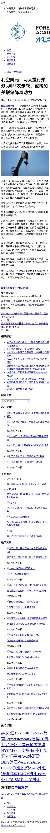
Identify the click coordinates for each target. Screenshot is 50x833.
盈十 (40, 756)
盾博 (36, 739)
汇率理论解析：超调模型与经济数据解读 (27, 714)
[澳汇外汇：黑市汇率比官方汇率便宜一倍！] (28, 552)
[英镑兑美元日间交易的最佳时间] (23, 635)
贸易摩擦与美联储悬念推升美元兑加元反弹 (28, 366)
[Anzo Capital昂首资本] (18, 517)
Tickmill (21, 733)
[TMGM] (11, 489)
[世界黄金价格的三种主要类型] (22, 668)
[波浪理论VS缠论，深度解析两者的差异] (27, 618)
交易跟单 (11, 64)
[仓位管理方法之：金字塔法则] (22, 602)
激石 (25, 744)
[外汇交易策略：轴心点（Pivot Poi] (24, 652)
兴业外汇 (13, 744)
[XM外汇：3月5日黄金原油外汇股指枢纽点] (28, 440)
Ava (40, 733)
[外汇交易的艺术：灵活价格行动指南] (25, 456)
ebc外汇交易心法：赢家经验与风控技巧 (26, 379)
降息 (32, 221)
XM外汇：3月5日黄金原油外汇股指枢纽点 (27, 445)
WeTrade (25, 762)
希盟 (33, 744)
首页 (9, 50)
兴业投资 (21, 768)
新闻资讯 (11, 60)
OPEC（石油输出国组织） (19, 574)
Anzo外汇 (37, 768)
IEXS (32, 733)
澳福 (25, 750)
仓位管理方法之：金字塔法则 (21, 607)
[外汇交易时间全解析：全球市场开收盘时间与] (28, 416)
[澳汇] (10, 531)
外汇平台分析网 (25, 794)
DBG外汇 (9, 762)
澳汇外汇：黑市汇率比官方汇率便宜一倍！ (28, 557)
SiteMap (21, 825)
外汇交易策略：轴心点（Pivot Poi (23, 657)
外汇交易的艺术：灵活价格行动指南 (24, 349)
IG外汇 (34, 779)
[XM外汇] (12, 503)
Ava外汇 (28, 756)
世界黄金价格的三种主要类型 (21, 674)
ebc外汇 (36, 750)
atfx (28, 739)
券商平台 (11, 54)
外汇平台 (13, 756)
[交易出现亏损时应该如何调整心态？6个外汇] (28, 688)
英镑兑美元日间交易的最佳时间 (22, 640)
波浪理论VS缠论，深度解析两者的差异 (26, 624)
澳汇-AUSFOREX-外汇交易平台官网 (24, 536)
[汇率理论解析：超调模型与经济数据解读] (28, 708)
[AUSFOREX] (14, 479)
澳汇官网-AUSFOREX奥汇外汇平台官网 (26, 484)
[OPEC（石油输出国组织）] (21, 568)
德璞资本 (9, 774)
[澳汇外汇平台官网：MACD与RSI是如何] (27, 585)
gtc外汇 (7, 733)
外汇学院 (37, 794)
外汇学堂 (11, 57)
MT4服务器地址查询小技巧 (20, 389)
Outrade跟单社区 (9, 794)
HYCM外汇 (11, 750)
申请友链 (21, 787)
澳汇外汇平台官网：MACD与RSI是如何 (26, 590)
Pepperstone (15, 739)
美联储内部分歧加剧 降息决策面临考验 (26, 369)
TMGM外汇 (27, 774)
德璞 (41, 744)
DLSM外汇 (18, 779)
